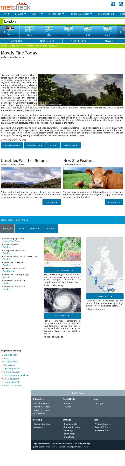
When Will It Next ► (35, 145)
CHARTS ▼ (20, 13)
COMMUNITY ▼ (56, 13)
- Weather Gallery (41, 406)
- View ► (6, 276)
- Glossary (38, 427)
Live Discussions (11, 378)
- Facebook (68, 403)
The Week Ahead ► (12, 145)
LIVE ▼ (6, 13)
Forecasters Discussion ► (62, 270)
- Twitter (67, 406)
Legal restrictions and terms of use (47, 443)
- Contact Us (39, 413)
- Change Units (70, 423)
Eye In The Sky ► (62, 315)
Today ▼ (7, 228)
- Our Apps (99, 403)
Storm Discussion (12, 371)
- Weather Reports (42, 403)
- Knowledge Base (41, 423)
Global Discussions (13, 385)
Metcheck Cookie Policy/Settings (76, 443)
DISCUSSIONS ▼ (106, 13)
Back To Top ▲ (78, 393)
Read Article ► (52, 202)
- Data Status (69, 436)
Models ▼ (35, 228)
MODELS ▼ (37, 13)
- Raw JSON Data (102, 427)
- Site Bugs (68, 430)
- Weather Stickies (102, 423)
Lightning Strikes (12, 368)
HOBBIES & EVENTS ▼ (80, 13)
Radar (6, 358)
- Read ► (6, 247)
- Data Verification (71, 427)
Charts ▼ (50, 228)
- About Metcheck (41, 409)
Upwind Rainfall (11, 382)
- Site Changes (69, 433)
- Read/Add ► (8, 271)
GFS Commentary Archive (16, 375)
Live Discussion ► (104, 296)
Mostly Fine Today (12, 241)
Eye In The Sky (11, 354)
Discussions (9, 365)
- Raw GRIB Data (101, 430)
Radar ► (53, 145)
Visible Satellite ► (71, 145)
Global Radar (12, 361)
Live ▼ (20, 228)
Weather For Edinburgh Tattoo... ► (41, 45)
